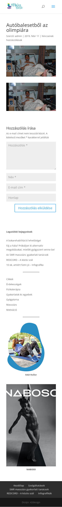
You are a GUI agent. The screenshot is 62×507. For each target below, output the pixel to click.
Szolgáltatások (36, 485)
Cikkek (9, 279)
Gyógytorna (12, 299)
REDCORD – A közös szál (19, 259)
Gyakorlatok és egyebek (19, 294)
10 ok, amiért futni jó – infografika (24, 264)
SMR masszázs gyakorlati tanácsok (29, 489)
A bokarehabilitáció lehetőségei (23, 240)
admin (18, 36)
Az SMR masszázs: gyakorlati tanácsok (27, 254)
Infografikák (45, 493)
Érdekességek (13, 284)
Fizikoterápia (13, 289)
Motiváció (11, 309)
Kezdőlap (19, 485)
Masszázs (11, 304)
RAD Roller (31, 374)
